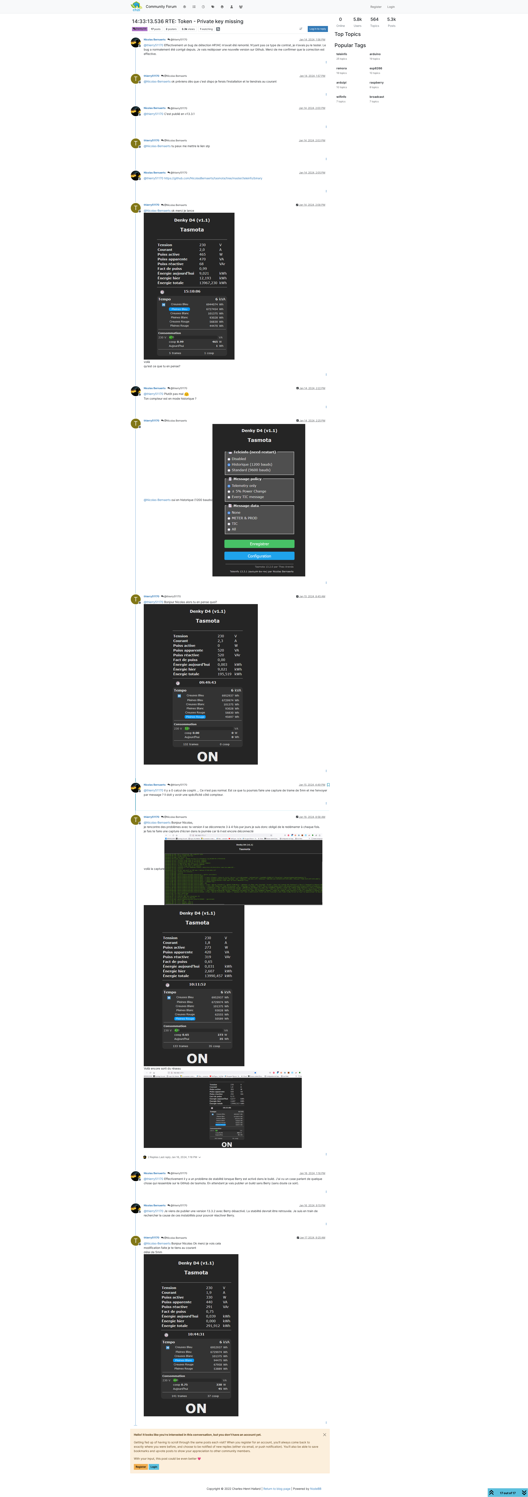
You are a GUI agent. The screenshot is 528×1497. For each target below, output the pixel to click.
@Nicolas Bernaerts (175, 75)
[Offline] (137, 42)
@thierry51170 (178, 39)
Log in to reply (318, 28)
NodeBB (315, 1488)
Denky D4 (141, 28)
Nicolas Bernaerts (155, 39)
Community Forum (161, 6)
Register (141, 1466)
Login (154, 1466)
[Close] (324, 1434)
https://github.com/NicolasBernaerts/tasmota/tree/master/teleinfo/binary (213, 178)
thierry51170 (151, 75)
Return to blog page (276, 1488)
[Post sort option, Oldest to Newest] (301, 29)
